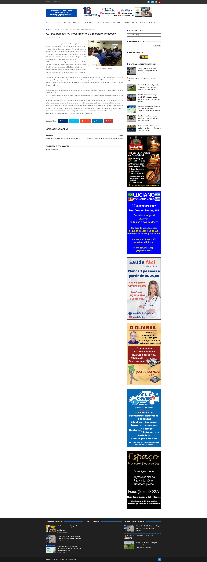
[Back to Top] (159, 559)
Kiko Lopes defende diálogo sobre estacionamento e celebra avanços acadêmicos (68, 528)
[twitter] (152, 2)
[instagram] (156, 2)
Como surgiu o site (147, 23)
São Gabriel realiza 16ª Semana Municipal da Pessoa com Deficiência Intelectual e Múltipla (149, 108)
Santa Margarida (103, 23)
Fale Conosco (57, 2)
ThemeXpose (72, 559)
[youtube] (159, 2)
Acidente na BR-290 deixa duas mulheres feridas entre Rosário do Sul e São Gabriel (149, 128)
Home (48, 2)
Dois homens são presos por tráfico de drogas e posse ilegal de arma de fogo (148, 118)
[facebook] (148, 2)
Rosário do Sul (88, 23)
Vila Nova (117, 23)
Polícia (76, 23)
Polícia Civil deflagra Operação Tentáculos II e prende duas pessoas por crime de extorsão (148, 87)
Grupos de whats (130, 23)
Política (67, 23)
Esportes (57, 23)
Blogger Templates (52, 559)
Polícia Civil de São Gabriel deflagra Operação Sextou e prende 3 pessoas (147, 70)
